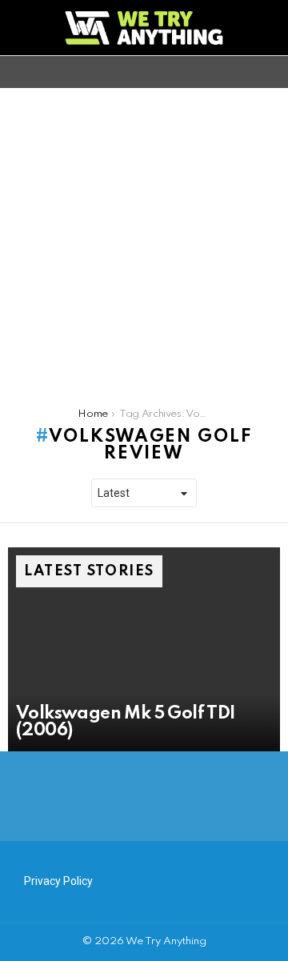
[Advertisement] (144, 240)
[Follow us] (243, 72)
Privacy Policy (58, 881)
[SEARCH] (270, 72)
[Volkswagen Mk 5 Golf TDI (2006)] (144, 649)
